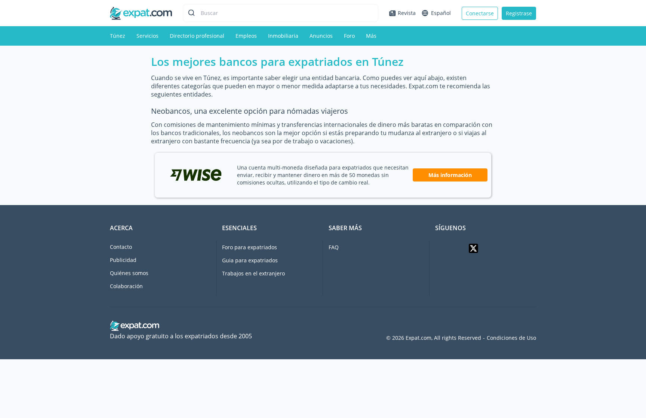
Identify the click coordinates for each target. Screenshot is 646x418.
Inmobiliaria (283, 35)
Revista (407, 12)
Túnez (117, 35)
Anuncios (321, 35)
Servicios (147, 35)
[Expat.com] (141, 12)
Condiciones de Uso (511, 338)
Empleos (246, 35)
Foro (349, 35)
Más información (450, 175)
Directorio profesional (197, 35)
